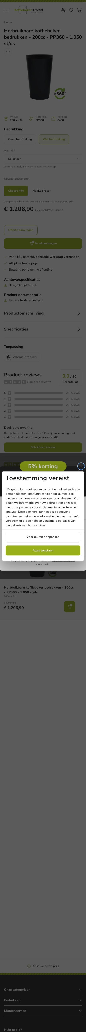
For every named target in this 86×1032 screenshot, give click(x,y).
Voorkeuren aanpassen (43, 537)
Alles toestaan (43, 550)
